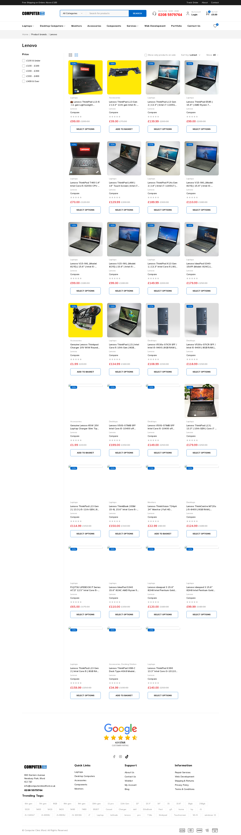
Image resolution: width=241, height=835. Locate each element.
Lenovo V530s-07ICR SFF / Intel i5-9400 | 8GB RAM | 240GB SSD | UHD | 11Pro (162, 347)
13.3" (148, 803)
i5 (201, 809)
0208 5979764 (33, 790)
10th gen (96, 803)
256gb (202, 803)
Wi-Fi (195, 815)
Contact (215, 2)
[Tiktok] (127, 756)
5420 (61, 809)
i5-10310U (77, 815)
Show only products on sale (162, 55)
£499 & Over (32, 81)
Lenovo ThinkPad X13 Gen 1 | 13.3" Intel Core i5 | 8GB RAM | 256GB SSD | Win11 (162, 266)
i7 (89, 815)
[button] (85, 129)
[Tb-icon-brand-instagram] (120, 756)
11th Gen (124, 803)
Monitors (152, 502)
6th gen (28, 803)
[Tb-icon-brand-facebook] (114, 756)
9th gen (81, 803)
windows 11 (210, 815)
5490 (72, 809)
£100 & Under (33, 60)
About (205, 2)
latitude (114, 815)
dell (135, 809)
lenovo (128, 815)
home (181, 809)
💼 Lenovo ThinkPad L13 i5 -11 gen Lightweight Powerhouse (85, 104)
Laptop (100, 815)
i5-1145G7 (30, 815)
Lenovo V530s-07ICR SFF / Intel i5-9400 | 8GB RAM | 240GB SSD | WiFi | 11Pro (201, 347)
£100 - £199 (32, 65)
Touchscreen (180, 815)
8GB (55, 803)
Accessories (114, 97)
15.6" (178, 803)
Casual (109, 809)
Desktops (152, 340)
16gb (190, 803)
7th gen (43, 803)
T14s (149, 815)
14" (159, 803)
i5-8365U (61, 815)
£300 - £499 (32, 76)
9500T (96, 809)
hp (192, 809)
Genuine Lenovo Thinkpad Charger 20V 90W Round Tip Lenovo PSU (84, 347)
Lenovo (73, 108)
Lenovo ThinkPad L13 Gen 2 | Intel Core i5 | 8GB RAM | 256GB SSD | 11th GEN (85, 671)
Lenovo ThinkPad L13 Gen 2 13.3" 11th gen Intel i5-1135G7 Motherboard (123, 104)
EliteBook (147, 809)
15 (168, 803)
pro (139, 815)
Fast (161, 809)
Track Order (192, 2)
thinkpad (163, 815)
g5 (170, 809)
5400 (38, 809)
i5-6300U (45, 815)
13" (137, 803)
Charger (122, 809)
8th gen (67, 803)
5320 (27, 809)
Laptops (74, 97)
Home (25, 34)
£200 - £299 (32, 71)
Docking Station (128, 664)
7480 (84, 809)
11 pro (111, 803)
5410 (50, 809)
